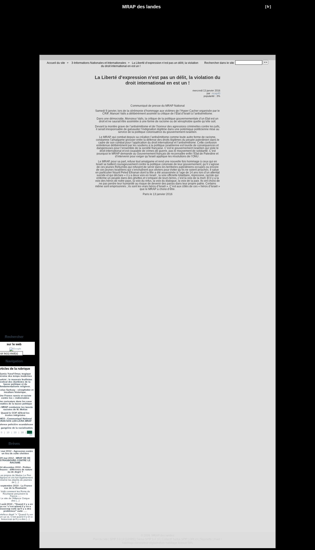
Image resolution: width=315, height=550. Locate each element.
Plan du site (100, 539)
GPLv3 (193, 539)
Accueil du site (56, 62)
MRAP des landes (141, 6)
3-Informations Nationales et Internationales (98, 62)
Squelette (206, 539)
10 (8, 432)
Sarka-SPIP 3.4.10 (148, 539)
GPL (190, 542)
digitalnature (157, 542)
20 (15, 432)
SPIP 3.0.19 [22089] (122, 539)
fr (268, 7)
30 (22, 432)
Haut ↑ (218, 539)
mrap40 (216, 93)
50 (31, 434)
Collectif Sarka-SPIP (174, 539)
